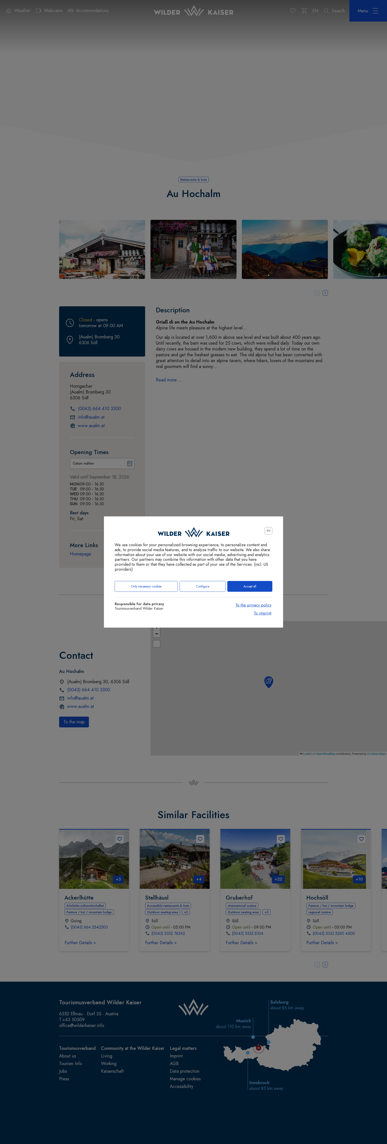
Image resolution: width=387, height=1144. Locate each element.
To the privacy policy (253, 605)
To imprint (262, 613)
